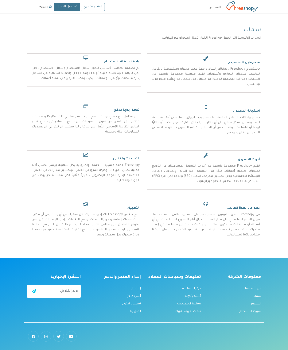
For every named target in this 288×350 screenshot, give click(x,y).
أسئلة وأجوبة (193, 296)
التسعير (256, 303)
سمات (257, 296)
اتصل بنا (135, 311)
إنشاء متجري (92, 7)
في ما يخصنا (253, 288)
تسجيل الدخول (67, 7)
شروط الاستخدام (250, 311)
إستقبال (136, 288)
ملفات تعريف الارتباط (187, 311)
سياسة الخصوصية (189, 303)
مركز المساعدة (191, 288)
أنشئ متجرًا (134, 296)
